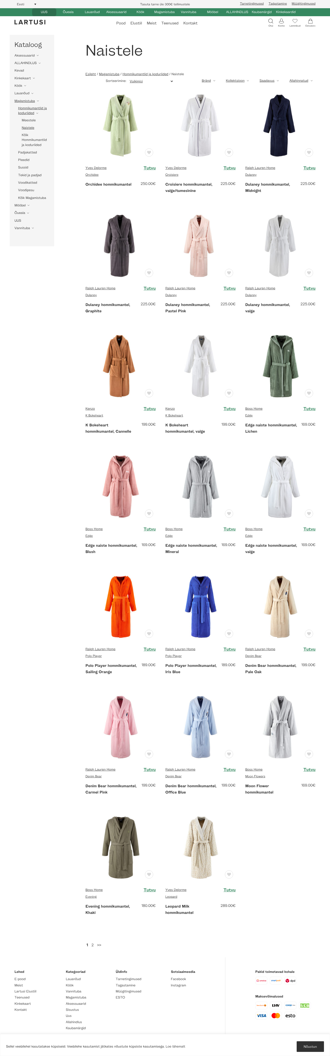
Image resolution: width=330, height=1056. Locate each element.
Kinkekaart (22, 78)
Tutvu (150, 168)
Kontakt (190, 23)
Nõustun (310, 1046)
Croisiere (171, 174)
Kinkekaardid (286, 12)
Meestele (29, 120)
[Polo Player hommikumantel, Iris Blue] (200, 606)
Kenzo (90, 409)
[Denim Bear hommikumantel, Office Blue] (200, 726)
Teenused (170, 23)
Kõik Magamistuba (32, 198)
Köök (140, 12)
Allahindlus (74, 1022)
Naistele (28, 128)
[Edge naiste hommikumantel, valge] (280, 486)
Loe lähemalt (175, 1046)
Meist (152, 23)
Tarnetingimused (252, 3)
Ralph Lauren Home (260, 168)
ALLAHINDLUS (237, 12)
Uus (69, 1016)
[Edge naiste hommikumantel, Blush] (121, 486)
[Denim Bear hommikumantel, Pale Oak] (280, 606)
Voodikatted (27, 183)
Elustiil (136, 23)
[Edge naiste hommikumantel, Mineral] (200, 486)
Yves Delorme (96, 168)
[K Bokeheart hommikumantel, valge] (200, 365)
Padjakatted (27, 152)
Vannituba (188, 12)
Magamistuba (164, 12)
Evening (91, 896)
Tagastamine (278, 3)
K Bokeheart (94, 415)
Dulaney (251, 174)
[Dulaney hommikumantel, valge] (280, 245)
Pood (121, 23)
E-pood (20, 979)
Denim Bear (253, 656)
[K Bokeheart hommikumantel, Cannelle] (121, 365)
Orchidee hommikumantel (108, 184)
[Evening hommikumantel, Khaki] (121, 847)
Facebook (178, 979)
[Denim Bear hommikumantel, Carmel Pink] (121, 726)
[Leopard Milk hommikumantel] (200, 847)
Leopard (171, 896)
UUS (44, 12)
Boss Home (253, 409)
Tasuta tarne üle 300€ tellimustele (165, 4)
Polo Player (94, 656)
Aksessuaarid (116, 12)
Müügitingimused (304, 3)
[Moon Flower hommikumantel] (280, 726)
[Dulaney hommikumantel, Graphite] (121, 245)
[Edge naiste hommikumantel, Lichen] (280, 365)
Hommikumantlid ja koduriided (32, 110)
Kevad (19, 70)
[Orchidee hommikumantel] (121, 125)
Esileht (91, 74)
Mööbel (212, 12)
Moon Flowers (255, 776)
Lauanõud (92, 12)
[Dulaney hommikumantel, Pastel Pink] (200, 245)
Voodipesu (26, 190)
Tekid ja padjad (30, 175)
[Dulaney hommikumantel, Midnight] (280, 125)
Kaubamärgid (262, 12)
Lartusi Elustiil (25, 991)
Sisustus (72, 1010)
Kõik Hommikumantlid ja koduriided (34, 140)
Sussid (23, 167)
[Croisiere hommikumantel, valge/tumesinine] (200, 125)
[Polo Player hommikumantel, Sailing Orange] (121, 606)
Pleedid (23, 160)
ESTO (120, 997)
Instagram (178, 985)
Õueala (68, 12)
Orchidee (92, 174)
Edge (248, 415)
